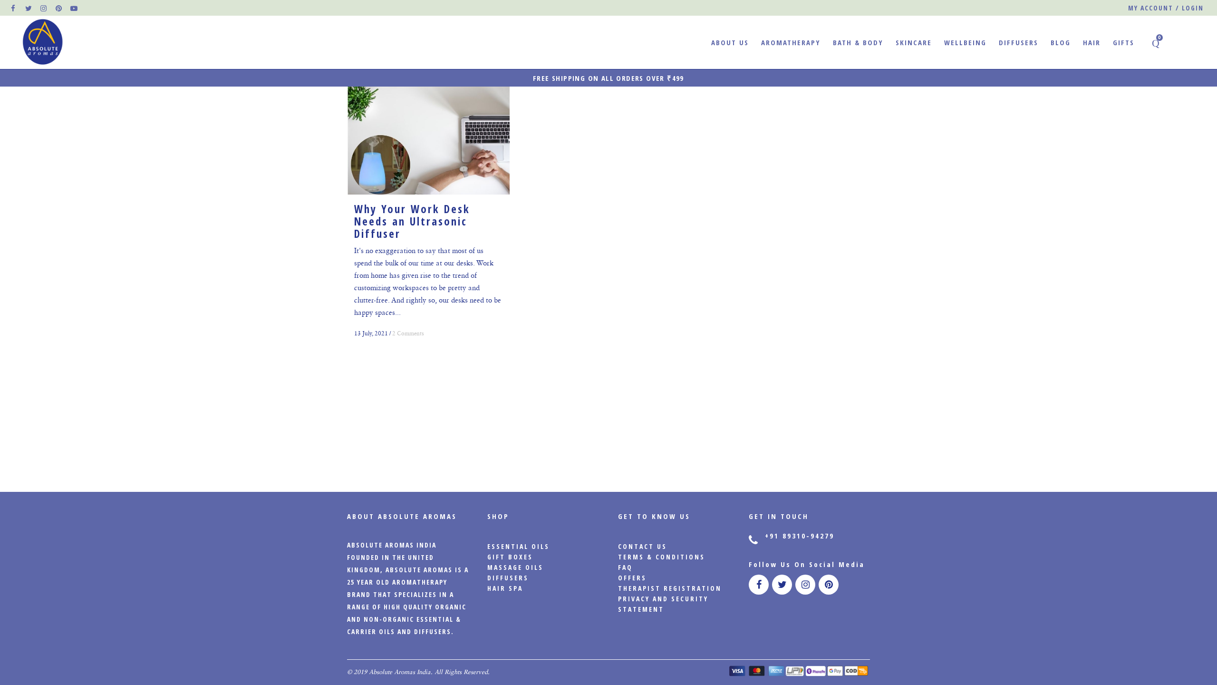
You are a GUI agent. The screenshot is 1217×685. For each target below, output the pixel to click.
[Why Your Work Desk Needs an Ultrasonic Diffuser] (428, 141)
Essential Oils (518, 546)
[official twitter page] (29, 8)
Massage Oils (515, 567)
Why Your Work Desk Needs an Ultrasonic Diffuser (412, 221)
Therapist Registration (670, 588)
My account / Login (1166, 7)
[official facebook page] (13, 8)
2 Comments (408, 333)
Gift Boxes (510, 556)
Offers (632, 577)
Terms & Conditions (661, 556)
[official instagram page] (44, 8)
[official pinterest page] (59, 8)
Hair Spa (505, 588)
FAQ (625, 567)
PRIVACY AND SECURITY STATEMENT (663, 604)
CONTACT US (642, 546)
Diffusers (508, 577)
